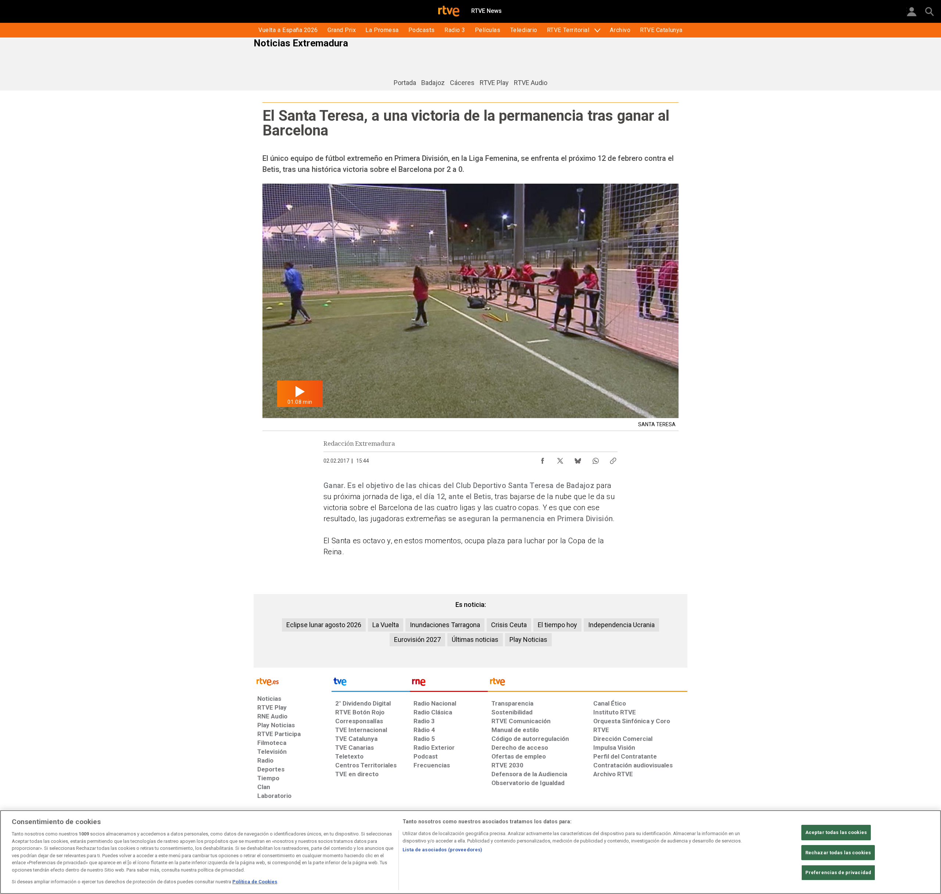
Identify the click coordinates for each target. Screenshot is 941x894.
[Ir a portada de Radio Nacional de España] (449, 683)
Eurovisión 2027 (417, 639)
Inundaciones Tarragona (445, 625)
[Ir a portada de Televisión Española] (370, 683)
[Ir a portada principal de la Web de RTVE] (293, 681)
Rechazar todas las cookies (838, 852)
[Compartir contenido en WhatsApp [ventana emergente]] (595, 459)
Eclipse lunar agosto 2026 (323, 625)
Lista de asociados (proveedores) (442, 849)
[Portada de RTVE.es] (448, 11)
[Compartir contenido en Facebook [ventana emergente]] (542, 459)
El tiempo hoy (557, 625)
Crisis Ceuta (509, 625)
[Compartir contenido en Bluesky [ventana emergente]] (578, 459)
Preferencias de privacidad (838, 873)
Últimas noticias (475, 639)
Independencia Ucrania (621, 625)
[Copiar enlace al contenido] (613, 459)
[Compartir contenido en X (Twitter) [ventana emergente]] (560, 459)
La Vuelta (385, 625)
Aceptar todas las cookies (836, 832)
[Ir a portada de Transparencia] (587, 683)
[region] (470, 852)
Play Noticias (528, 639)
